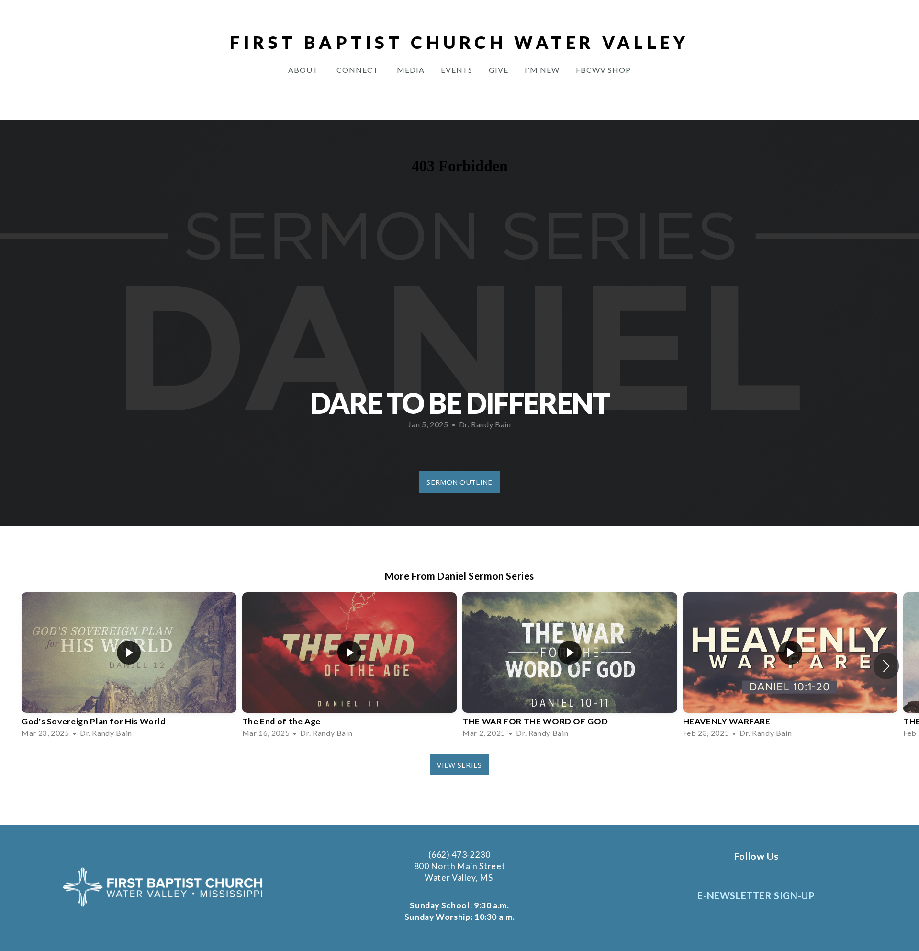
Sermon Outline (459, 482)
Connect (358, 69)
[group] (129, 666)
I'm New (542, 69)
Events (457, 69)
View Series (459, 764)
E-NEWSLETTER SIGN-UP (756, 895)
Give (498, 69)
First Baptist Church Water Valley (459, 42)
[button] (886, 665)
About (304, 69)
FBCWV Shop (603, 69)
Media (411, 69)
